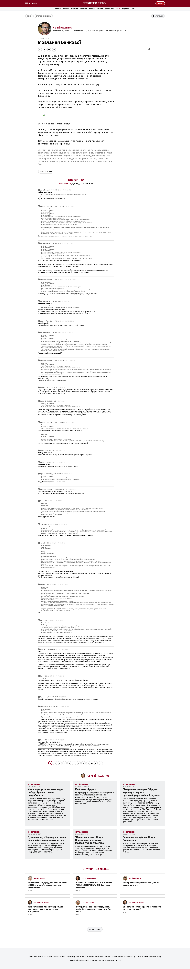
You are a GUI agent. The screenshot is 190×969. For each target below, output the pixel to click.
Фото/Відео (109, 9)
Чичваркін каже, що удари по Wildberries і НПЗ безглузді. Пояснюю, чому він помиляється (47, 885)
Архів (133, 9)
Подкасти (126, 9)
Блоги (118, 9)
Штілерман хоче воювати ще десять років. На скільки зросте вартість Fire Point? (93, 909)
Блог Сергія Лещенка (43, 16)
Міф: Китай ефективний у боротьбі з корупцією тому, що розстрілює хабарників (45, 909)
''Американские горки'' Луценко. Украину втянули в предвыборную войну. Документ (141, 792)
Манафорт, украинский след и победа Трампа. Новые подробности (45, 792)
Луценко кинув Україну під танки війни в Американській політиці (47, 839)
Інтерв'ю (92, 9)
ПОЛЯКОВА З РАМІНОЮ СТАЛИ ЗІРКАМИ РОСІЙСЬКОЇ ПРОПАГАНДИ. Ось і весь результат (94, 885)
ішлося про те (65, 70)
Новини (66, 9)
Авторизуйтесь (65, 184)
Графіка (100, 9)
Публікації (74, 9)
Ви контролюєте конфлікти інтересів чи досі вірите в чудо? (142, 908)
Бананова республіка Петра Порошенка (139, 839)
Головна (58, 9)
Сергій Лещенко (62, 27)
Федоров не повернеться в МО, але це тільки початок (141, 883)
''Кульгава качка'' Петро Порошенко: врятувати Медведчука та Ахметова (89, 840)
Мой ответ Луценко (86, 789)
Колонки (83, 9)
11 (95, 763)
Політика (46, 171)
